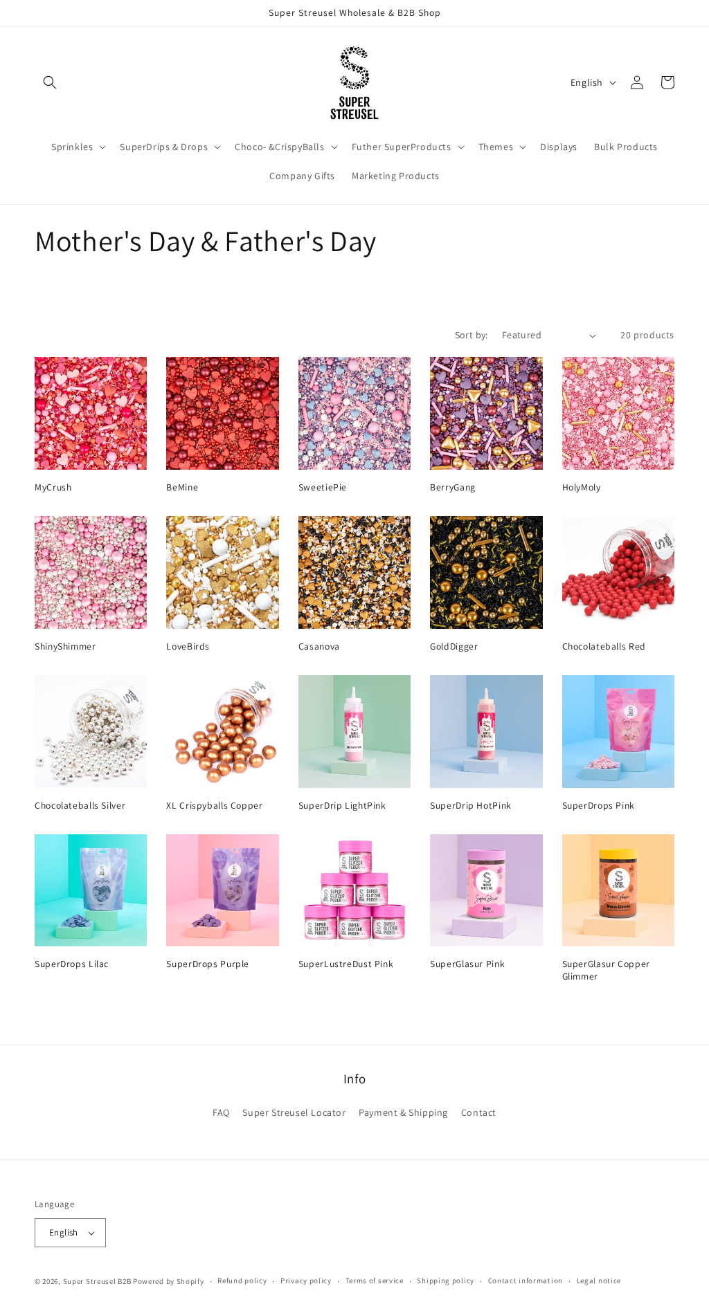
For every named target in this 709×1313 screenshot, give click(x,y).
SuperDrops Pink (598, 805)
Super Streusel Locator (293, 1112)
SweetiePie (322, 487)
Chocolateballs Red (604, 646)
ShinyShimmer (65, 646)
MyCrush (53, 487)
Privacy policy (306, 1280)
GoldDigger (454, 646)
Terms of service (374, 1280)
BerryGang (453, 487)
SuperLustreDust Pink (346, 964)
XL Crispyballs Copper (214, 805)
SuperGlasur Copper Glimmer (606, 970)
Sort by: (471, 335)
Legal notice (599, 1280)
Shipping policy (445, 1280)
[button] (50, 82)
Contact (478, 1112)
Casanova (319, 646)
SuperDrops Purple (207, 964)
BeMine (182, 487)
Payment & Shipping (403, 1112)
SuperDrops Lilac (72, 964)
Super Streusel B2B (97, 1281)
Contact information (525, 1280)
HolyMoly (581, 487)
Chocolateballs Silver (80, 805)
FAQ (221, 1112)
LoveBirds (188, 646)
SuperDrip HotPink (471, 805)
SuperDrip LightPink (342, 805)
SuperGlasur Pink (467, 964)
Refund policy (242, 1280)
